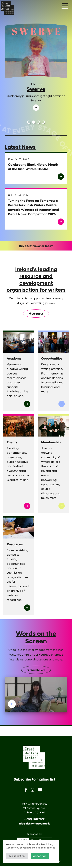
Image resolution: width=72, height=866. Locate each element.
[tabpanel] (36, 70)
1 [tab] (28, 122)
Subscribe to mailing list (34, 779)
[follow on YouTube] (40, 790)
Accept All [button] (39, 856)
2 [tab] (33, 122)
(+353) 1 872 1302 (34, 819)
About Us (37, 313)
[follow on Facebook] (26, 790)
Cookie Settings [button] (16, 855)
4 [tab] (43, 122)
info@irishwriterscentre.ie (34, 823)
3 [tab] (38, 122)
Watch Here (37, 670)
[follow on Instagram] (32, 790)
